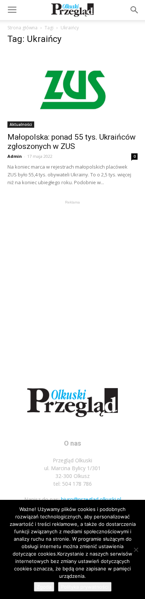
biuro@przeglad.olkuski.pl (91, 499)
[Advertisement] (72, 278)
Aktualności (21, 124)
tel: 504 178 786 (73, 483)
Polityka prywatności (85, 587)
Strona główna (22, 28)
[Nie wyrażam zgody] (135, 549)
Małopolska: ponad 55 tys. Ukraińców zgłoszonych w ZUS (71, 142)
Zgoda (44, 587)
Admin (14, 156)
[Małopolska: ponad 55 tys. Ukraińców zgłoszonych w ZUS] (72, 90)
